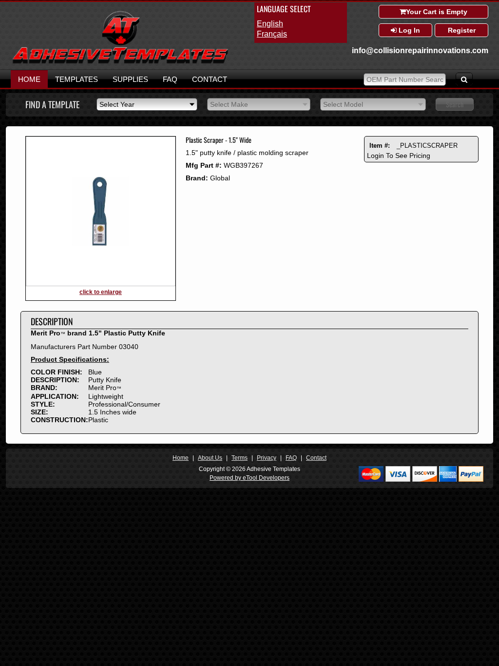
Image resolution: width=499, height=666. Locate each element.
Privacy (266, 457)
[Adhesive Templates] (120, 62)
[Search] (464, 79)
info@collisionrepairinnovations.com (420, 50)
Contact (209, 79)
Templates (76, 79)
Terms (239, 457)
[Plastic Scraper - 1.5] (100, 284)
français (272, 34)
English (270, 24)
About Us (210, 457)
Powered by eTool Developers (249, 477)
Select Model (343, 104)
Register (462, 30)
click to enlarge (100, 292)
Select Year (116, 104)
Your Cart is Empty (436, 12)
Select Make (229, 104)
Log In (408, 30)
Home (29, 79)
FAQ (170, 79)
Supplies (130, 79)
